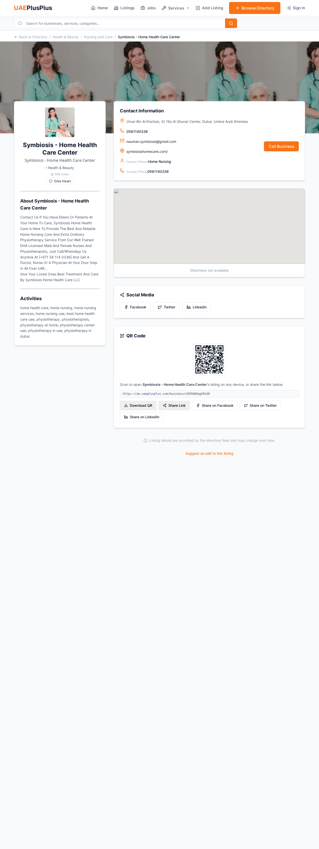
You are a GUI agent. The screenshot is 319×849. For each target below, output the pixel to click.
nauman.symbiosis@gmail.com (151, 141)
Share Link (177, 405)
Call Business (281, 146)
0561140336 (137, 131)
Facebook (138, 307)
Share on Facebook (218, 405)
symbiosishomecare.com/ (147, 151)
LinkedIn (200, 307)
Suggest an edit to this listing (209, 453)
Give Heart (62, 181)
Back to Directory (33, 37)
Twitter (169, 307)
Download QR (141, 405)
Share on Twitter (263, 405)
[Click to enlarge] (209, 359)
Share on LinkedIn (144, 417)
